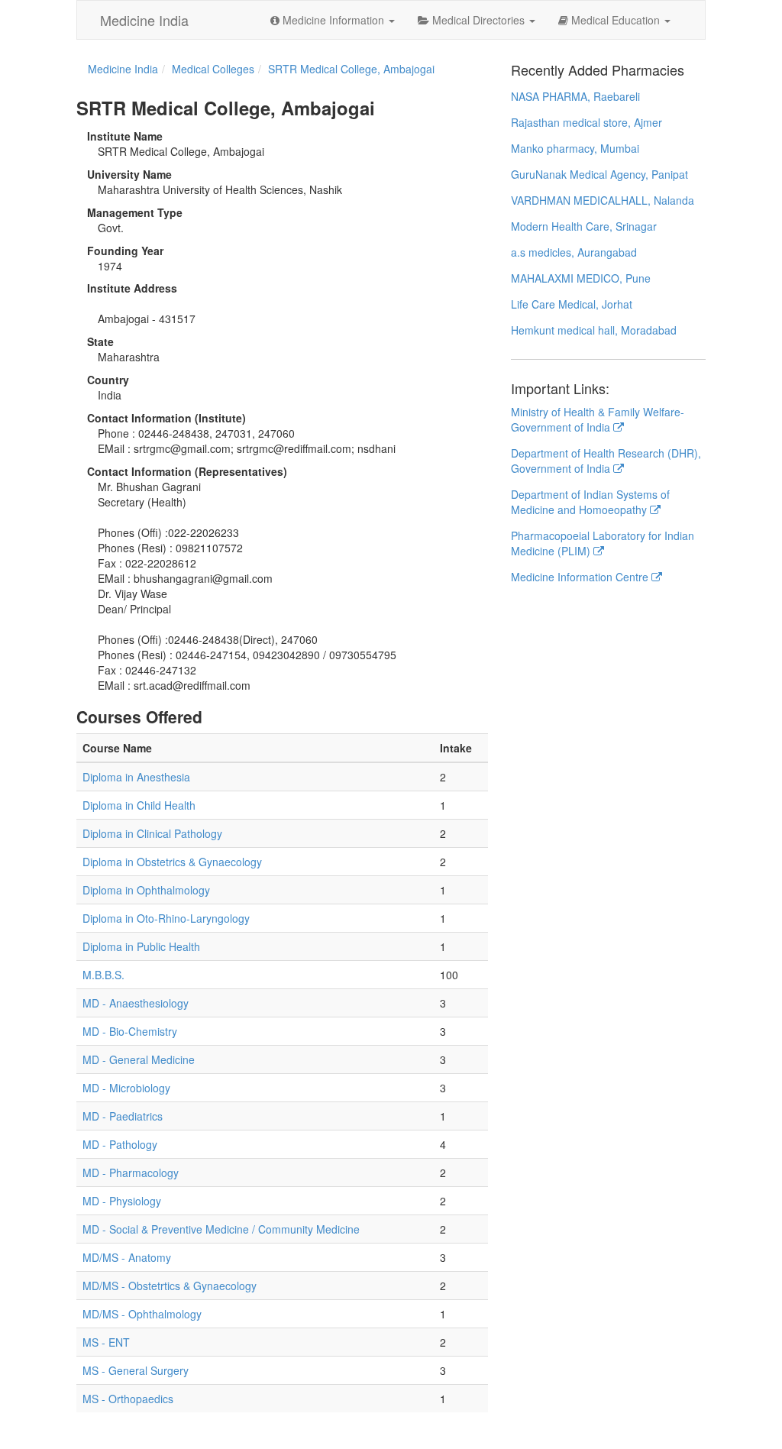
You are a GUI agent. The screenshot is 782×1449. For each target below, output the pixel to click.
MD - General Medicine (138, 1059)
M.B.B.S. (103, 974)
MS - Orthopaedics (127, 1398)
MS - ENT (106, 1342)
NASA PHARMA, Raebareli (575, 96)
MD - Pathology (119, 1144)
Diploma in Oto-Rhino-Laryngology (166, 918)
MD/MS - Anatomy (126, 1257)
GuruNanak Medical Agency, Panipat (599, 174)
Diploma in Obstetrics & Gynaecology (172, 861)
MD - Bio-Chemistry (129, 1031)
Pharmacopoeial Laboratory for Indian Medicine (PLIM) (602, 543)
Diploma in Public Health (141, 946)
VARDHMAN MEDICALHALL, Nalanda (602, 200)
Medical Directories (478, 19)
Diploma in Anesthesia (136, 776)
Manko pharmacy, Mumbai (575, 148)
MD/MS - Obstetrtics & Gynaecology (169, 1285)
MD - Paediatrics (122, 1116)
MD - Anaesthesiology (135, 1003)
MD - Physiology (121, 1200)
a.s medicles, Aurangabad (574, 252)
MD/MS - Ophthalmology (142, 1313)
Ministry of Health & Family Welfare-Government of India (597, 419)
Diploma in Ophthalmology (146, 890)
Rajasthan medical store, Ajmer (586, 122)
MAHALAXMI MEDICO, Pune (581, 278)
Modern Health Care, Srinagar (584, 226)
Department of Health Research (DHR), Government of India (606, 460)
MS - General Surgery (135, 1370)
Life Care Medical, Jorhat (571, 304)
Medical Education (615, 19)
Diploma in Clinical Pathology (152, 833)
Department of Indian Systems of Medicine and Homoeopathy (590, 502)
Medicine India (144, 20)
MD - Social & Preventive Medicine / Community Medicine (221, 1229)
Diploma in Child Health (139, 805)
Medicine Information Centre (581, 576)
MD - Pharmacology (130, 1172)
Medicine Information (333, 19)
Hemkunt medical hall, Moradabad (594, 330)
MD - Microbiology (126, 1087)
